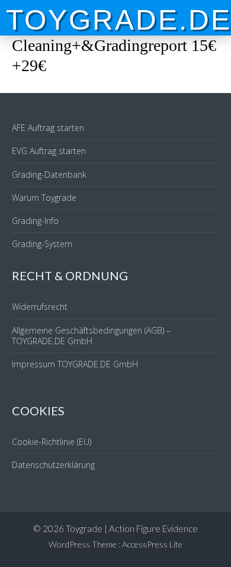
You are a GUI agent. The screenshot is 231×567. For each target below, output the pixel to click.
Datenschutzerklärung (53, 464)
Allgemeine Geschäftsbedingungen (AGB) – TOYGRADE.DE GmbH (91, 336)
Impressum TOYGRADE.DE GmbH (75, 364)
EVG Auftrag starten (49, 150)
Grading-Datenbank (49, 174)
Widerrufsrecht (40, 306)
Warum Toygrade (44, 197)
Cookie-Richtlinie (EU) (51, 441)
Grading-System (42, 243)
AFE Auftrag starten (48, 127)
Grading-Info (35, 220)
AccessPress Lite (152, 544)
